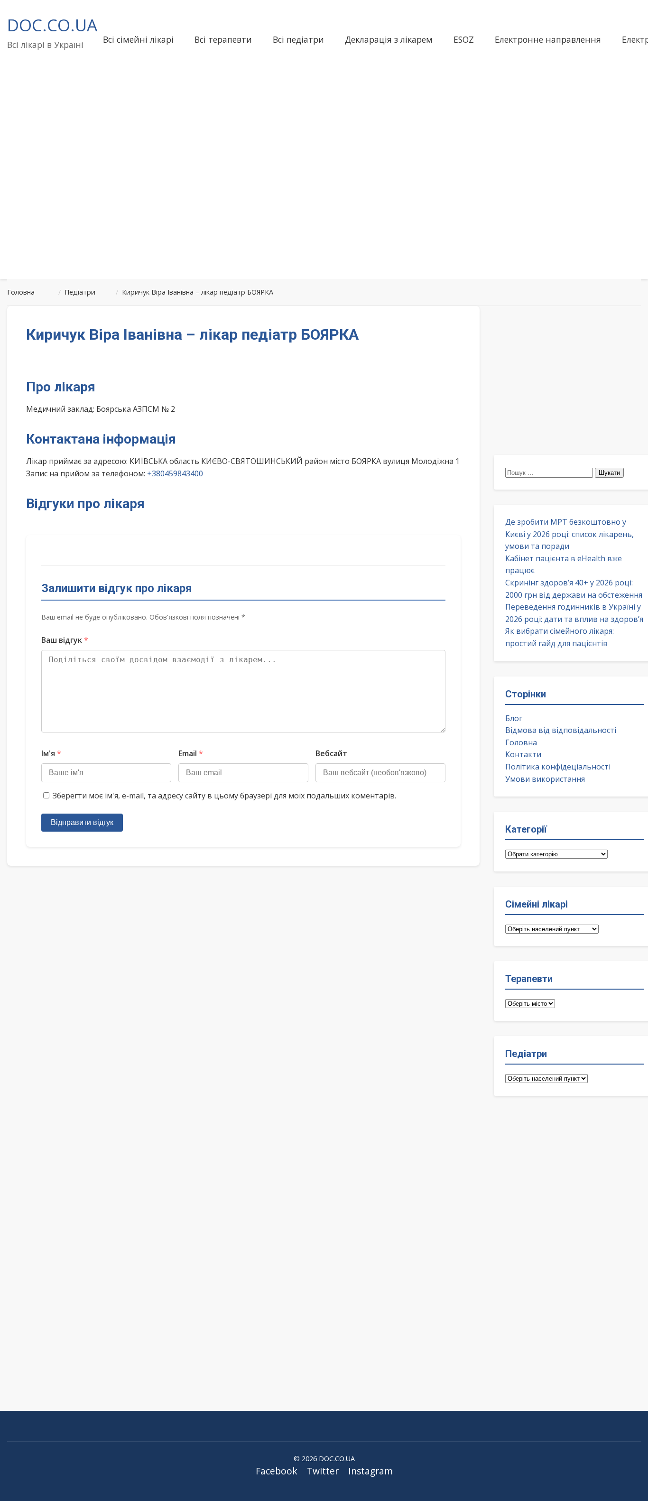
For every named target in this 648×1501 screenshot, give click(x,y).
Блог (513, 718)
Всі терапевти (223, 39)
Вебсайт (331, 753)
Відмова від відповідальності (560, 730)
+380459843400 (175, 473)
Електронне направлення (548, 39)
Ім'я (51, 753)
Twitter (323, 1470)
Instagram (370, 1470)
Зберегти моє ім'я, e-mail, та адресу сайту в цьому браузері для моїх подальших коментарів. (224, 795)
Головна (521, 742)
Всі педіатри (298, 39)
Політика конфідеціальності (558, 766)
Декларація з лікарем (389, 39)
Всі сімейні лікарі (138, 39)
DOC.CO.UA (52, 24)
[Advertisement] (324, 196)
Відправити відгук (82, 822)
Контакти (523, 754)
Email (190, 753)
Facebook (276, 1470)
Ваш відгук (64, 640)
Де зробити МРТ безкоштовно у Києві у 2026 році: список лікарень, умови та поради (569, 534)
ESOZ (464, 39)
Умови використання (545, 779)
